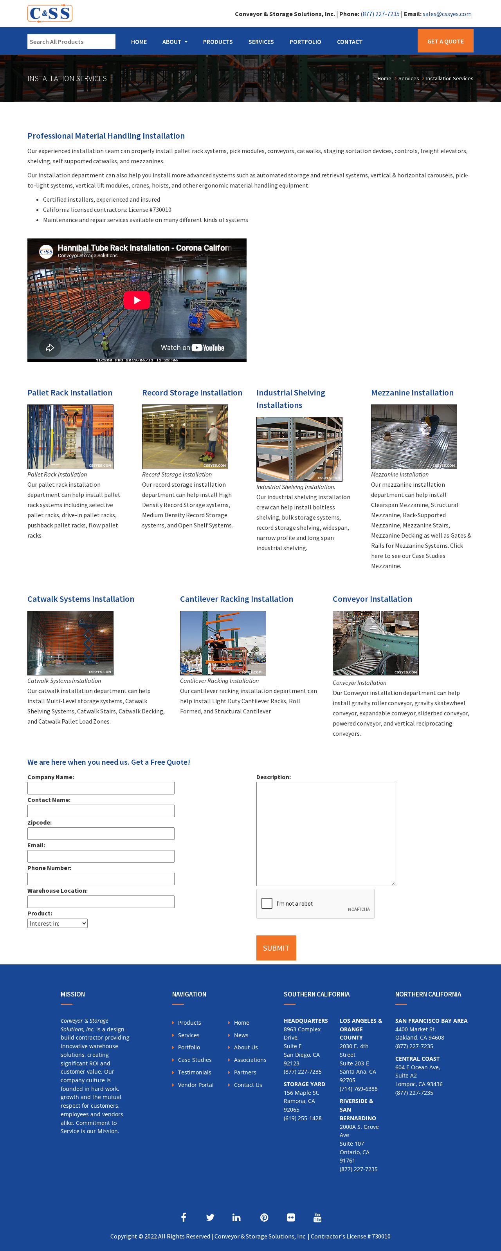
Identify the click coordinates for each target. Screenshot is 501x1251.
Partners (245, 1072)
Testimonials (194, 1072)
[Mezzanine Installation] (414, 435)
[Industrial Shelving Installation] (299, 447)
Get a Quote (445, 41)
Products (218, 41)
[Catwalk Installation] (70, 641)
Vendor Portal (196, 1085)
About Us (246, 1047)
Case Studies (195, 1059)
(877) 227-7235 (380, 14)
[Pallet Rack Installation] (70, 435)
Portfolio (305, 41)
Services (261, 41)
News (241, 1035)
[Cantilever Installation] (223, 641)
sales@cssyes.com (447, 14)
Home (139, 41)
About (172, 41)
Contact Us (248, 1085)
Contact (350, 41)
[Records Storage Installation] (185, 435)
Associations (250, 1059)
